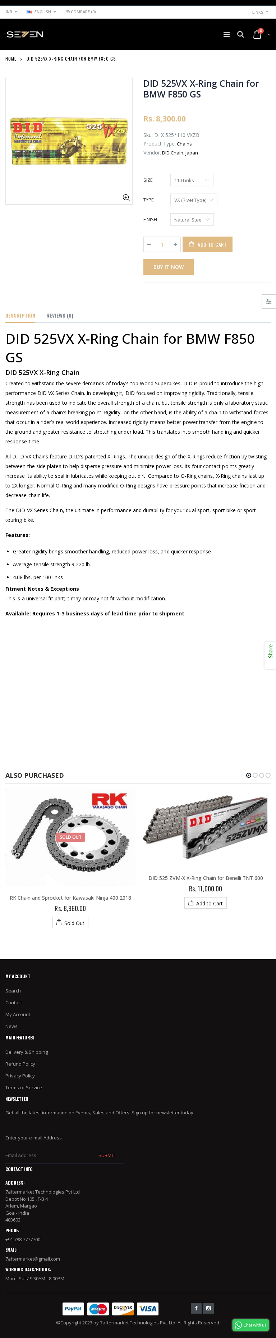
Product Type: (159, 143)
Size (148, 180)
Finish (150, 219)
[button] (248, 775)
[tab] (20, 316)
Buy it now (168, 266)
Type (148, 199)
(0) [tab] (59, 315)
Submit (106, 1155)
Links (257, 12)
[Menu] (227, 34)
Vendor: (152, 152)
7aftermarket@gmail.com (32, 1259)
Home (11, 59)
